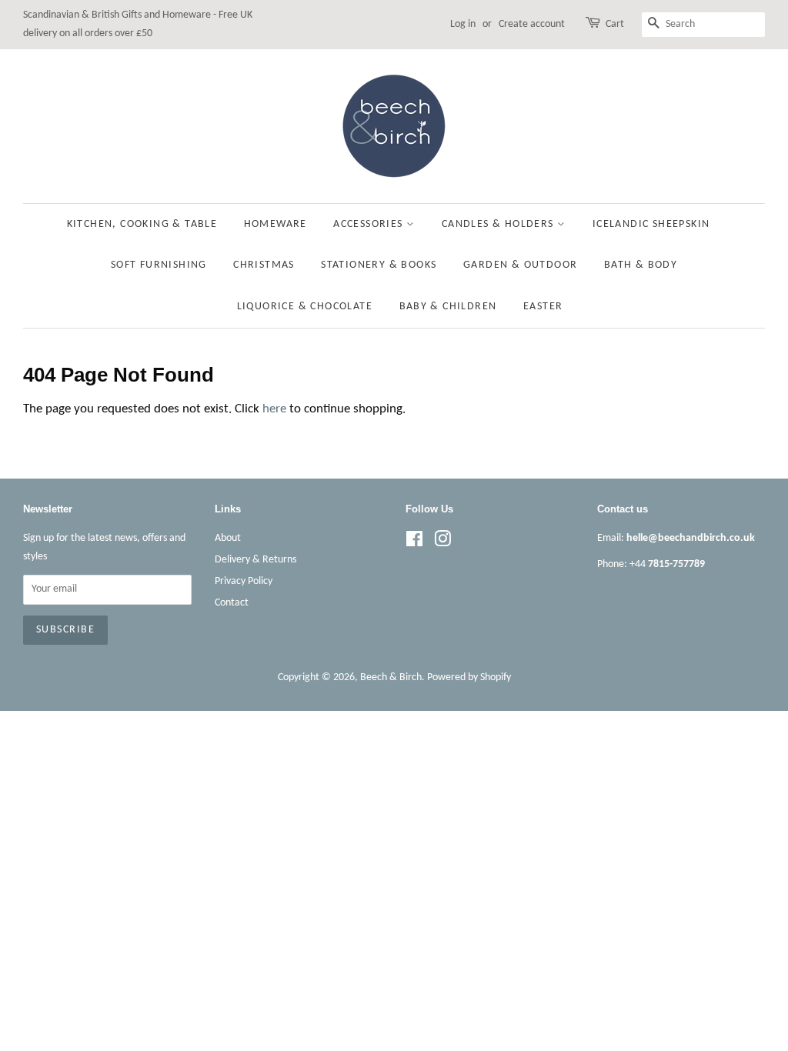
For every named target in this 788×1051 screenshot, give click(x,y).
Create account (532, 24)
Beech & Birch (391, 677)
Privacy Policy (243, 581)
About (228, 538)
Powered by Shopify (469, 677)
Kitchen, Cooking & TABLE (142, 224)
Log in (463, 24)
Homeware (275, 224)
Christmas (264, 265)
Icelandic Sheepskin (651, 224)
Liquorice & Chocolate (304, 306)
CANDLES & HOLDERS (499, 224)
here (274, 408)
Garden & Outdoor (520, 265)
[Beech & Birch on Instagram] (442, 543)
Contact (232, 603)
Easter (543, 306)
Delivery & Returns (255, 560)
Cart (615, 24)
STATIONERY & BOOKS (378, 265)
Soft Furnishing (159, 265)
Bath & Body (640, 265)
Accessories (369, 224)
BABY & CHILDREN (448, 306)
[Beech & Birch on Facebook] (414, 543)
